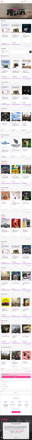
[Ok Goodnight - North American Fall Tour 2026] (5, 223)
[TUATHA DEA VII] (5, 116)
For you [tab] (2, 110)
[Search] (21, 1)
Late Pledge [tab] (14, 110)
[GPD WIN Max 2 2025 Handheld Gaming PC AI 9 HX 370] (16, 64)
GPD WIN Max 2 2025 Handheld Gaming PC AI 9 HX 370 (16, 72)
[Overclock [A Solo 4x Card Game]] (26, 169)
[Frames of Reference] (26, 116)
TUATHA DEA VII (4, 124)
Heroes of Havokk (26, 203)
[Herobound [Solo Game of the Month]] (16, 169)
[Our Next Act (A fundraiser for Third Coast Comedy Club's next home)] (16, 116)
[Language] (23, 1)
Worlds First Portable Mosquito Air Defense (26, 72)
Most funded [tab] (5, 269)
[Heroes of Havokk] (26, 195)
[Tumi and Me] (5, 195)
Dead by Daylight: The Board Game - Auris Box (5, 177)
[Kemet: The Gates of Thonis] (5, 276)
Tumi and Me (4, 203)
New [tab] (6, 216)
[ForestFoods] (26, 143)
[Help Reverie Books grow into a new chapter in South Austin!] (5, 143)
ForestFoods (25, 150)
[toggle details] (10, 44)
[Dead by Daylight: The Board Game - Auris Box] (5, 169)
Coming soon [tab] (3, 216)
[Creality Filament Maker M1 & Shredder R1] (5, 64)
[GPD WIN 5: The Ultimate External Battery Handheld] (5, 302)
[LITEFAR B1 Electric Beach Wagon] (16, 28)
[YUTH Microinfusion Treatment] (16, 195)
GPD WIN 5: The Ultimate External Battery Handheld (5, 310)
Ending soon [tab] (18, 110)
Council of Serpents (16, 283)
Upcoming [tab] (5, 110)
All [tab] (1, 22)
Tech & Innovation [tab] (5, 22)
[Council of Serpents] (16, 276)
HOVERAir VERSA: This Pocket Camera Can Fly (5, 36)
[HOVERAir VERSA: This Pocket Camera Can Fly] (5, 28)
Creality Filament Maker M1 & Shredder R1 (5, 72)
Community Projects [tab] (16, 57)
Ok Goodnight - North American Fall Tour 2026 (5, 231)
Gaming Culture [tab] (15, 22)
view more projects (28, 79)
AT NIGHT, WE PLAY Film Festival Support (15, 231)
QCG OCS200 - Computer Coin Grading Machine (26, 231)
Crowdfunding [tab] (10, 110)
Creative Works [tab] (10, 22)
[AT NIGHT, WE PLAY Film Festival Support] (16, 223)
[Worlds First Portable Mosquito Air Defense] (26, 64)
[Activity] (25, 1)
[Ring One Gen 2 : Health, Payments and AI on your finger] (26, 90)
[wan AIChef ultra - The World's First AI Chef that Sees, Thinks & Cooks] (26, 28)
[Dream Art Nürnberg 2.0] (16, 143)
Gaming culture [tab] (22, 57)
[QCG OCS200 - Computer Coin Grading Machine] (26, 223)
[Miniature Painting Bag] (26, 276)
